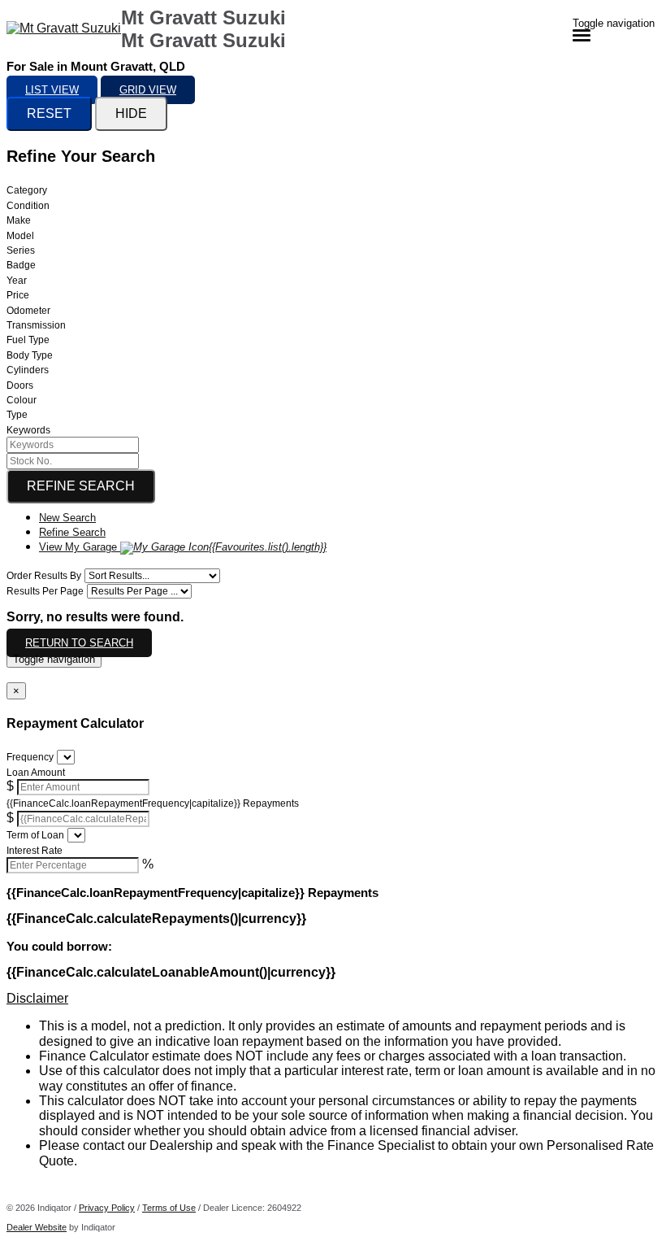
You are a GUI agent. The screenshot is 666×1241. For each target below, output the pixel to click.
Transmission (36, 325)
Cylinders (27, 370)
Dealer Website (36, 1227)
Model (20, 236)
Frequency (30, 757)
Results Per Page (45, 591)
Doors (19, 385)
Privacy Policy (107, 1208)
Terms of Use (169, 1208)
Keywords (28, 430)
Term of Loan (35, 835)
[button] (333, 998)
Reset (49, 113)
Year (16, 280)
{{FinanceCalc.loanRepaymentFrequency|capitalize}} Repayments (152, 803)
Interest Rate (34, 850)
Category (26, 190)
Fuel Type (28, 340)
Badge (21, 265)
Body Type (29, 355)
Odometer (28, 310)
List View (52, 90)
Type (17, 414)
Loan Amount (35, 772)
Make (18, 220)
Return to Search (79, 643)
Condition (28, 205)
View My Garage (183, 547)
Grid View (147, 90)
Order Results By (43, 575)
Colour (21, 400)
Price (17, 295)
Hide (131, 113)
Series (20, 250)
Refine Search (81, 486)
